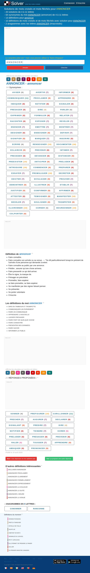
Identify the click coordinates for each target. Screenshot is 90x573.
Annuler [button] (25, 68)
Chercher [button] (64, 68)
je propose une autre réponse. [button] (59, 459)
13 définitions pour (20, 18)
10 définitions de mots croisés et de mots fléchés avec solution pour (46, 21)
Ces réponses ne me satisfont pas (21, 459)
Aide (34, 558)
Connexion (69, 3)
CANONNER (15, 509)
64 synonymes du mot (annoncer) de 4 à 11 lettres (37, 15)
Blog (5, 558)
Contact (40, 558)
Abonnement (7, 561)
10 (39, 79)
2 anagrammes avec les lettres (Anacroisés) (34, 23)
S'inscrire (80, 3)
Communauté (26, 558)
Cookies (17, 558)
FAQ (15, 561)
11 (45, 79)
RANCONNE (38, 509)
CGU (10, 558)
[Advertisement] (45, 41)
